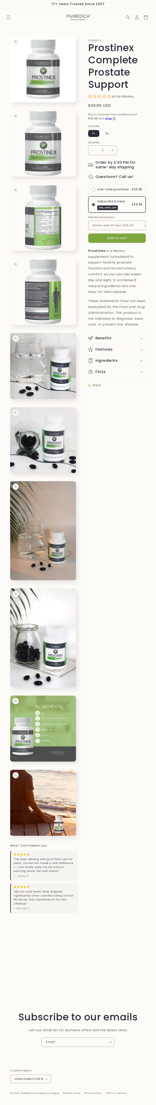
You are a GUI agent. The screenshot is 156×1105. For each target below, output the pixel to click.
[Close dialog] (147, 510)
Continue (41, 576)
